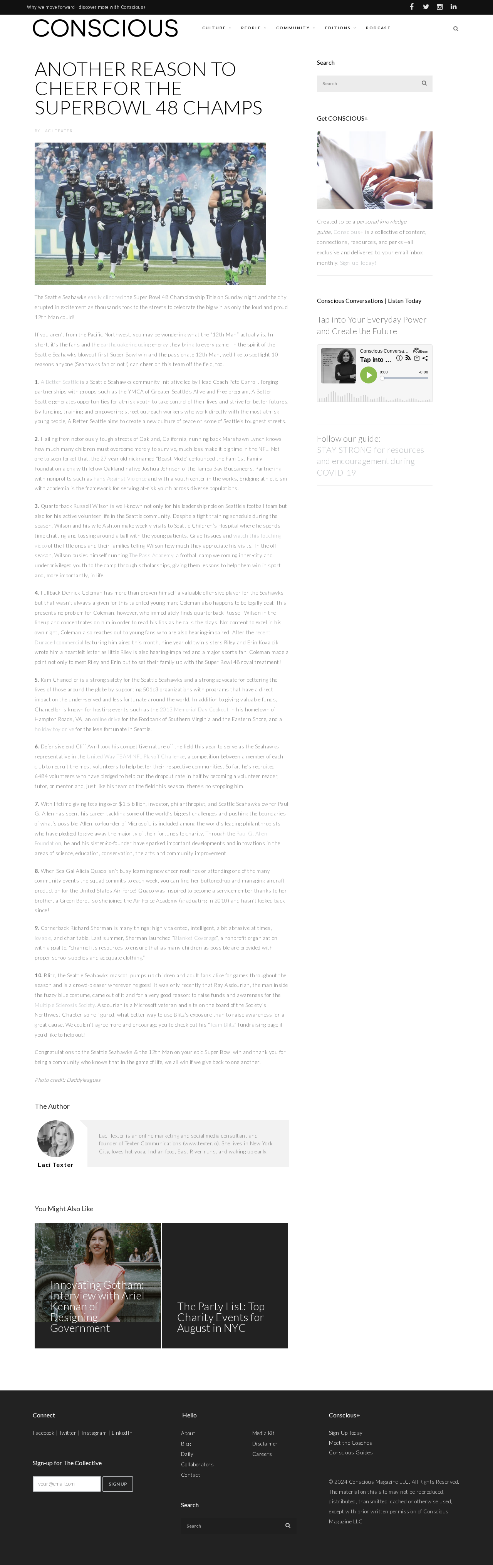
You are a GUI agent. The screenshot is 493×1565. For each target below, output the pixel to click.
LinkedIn (122, 1433)
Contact (191, 1475)
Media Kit (263, 1433)
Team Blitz (222, 1025)
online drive (106, 719)
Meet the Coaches (350, 1443)
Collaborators (197, 1464)
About (188, 1433)
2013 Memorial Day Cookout (194, 709)
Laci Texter (57, 130)
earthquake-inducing (126, 344)
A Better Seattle (60, 382)
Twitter (68, 1433)
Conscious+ (349, 232)
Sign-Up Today (346, 1433)
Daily (187, 1454)
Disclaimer (265, 1444)
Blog (186, 1444)
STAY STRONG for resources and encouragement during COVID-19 (370, 461)
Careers (262, 1454)
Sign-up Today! (359, 262)
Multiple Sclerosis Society (65, 1005)
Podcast (378, 27)
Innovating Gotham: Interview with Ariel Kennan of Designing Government (97, 1306)
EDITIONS (338, 27)
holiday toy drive (54, 729)
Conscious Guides (351, 1452)
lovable (43, 938)
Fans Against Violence (120, 479)
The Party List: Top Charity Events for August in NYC (221, 1317)
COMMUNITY (293, 27)
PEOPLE (251, 27)
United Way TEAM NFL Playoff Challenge (136, 756)
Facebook (43, 1433)
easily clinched (105, 297)
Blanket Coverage (195, 938)
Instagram (94, 1433)
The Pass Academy (151, 555)
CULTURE (214, 27)
